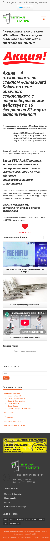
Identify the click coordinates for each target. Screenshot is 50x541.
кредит (20, 519)
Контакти (45, 538)
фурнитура (14, 523)
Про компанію (10, 498)
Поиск (6, 378)
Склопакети (9, 413)
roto (5, 519)
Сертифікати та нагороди (15, 506)
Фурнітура (8, 417)
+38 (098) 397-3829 (38, 2)
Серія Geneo (13, 406)
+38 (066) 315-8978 (16, 2)
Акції (37, 538)
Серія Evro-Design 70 (16, 398)
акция (12, 519)
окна (28, 519)
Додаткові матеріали (13, 421)
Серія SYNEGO (14, 403)
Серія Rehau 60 (14, 396)
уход (5, 523)
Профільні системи (12, 393)
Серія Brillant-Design (16, 401)
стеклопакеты (38, 519)
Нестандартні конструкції (14, 425)
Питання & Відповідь (13, 494)
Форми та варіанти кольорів (19, 409)
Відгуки (7, 502)
